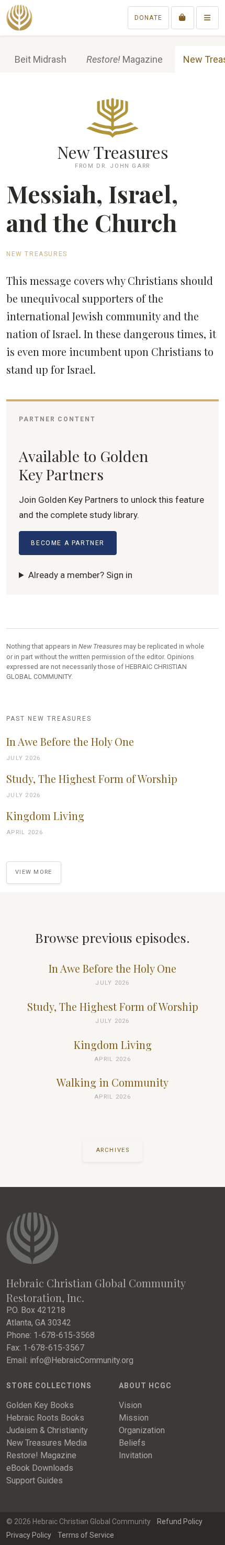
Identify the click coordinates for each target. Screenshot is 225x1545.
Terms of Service (86, 1535)
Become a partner (68, 543)
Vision (130, 1405)
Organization (142, 1430)
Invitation (135, 1455)
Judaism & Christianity (47, 1430)
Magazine (124, 59)
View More (33, 872)
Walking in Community (112, 1082)
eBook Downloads (39, 1468)
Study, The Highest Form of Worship (91, 778)
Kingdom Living (45, 816)
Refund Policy (180, 1521)
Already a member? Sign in (80, 575)
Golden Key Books (40, 1405)
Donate (148, 17)
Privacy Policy (28, 1535)
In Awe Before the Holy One (70, 741)
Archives (113, 1150)
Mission (134, 1418)
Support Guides (34, 1480)
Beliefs (132, 1443)
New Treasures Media (46, 1443)
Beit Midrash (40, 59)
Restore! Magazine (41, 1455)
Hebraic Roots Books (45, 1418)
